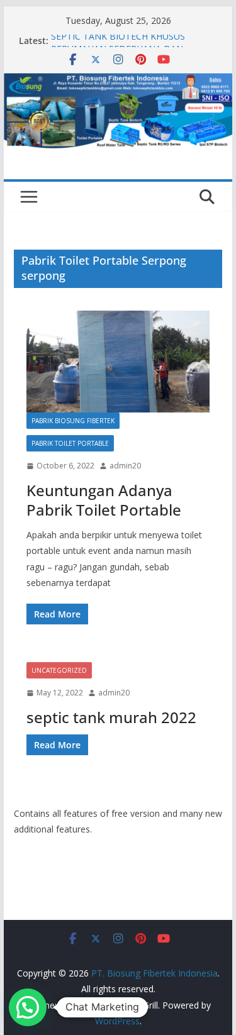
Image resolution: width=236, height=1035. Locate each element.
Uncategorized (59, 670)
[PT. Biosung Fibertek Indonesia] (118, 81)
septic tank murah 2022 (111, 717)
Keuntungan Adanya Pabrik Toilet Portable (103, 500)
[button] (28, 1007)
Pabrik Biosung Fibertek (73, 420)
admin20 (125, 465)
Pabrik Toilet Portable (70, 443)
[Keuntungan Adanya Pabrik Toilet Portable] (118, 361)
